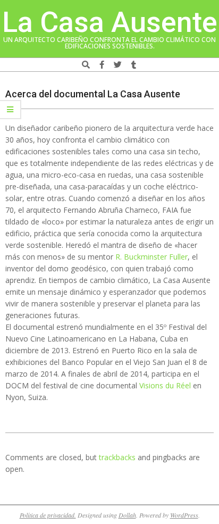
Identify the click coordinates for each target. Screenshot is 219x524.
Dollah (127, 515)
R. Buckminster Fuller (151, 257)
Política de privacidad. (48, 515)
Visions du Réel (165, 385)
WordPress (184, 515)
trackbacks (117, 457)
